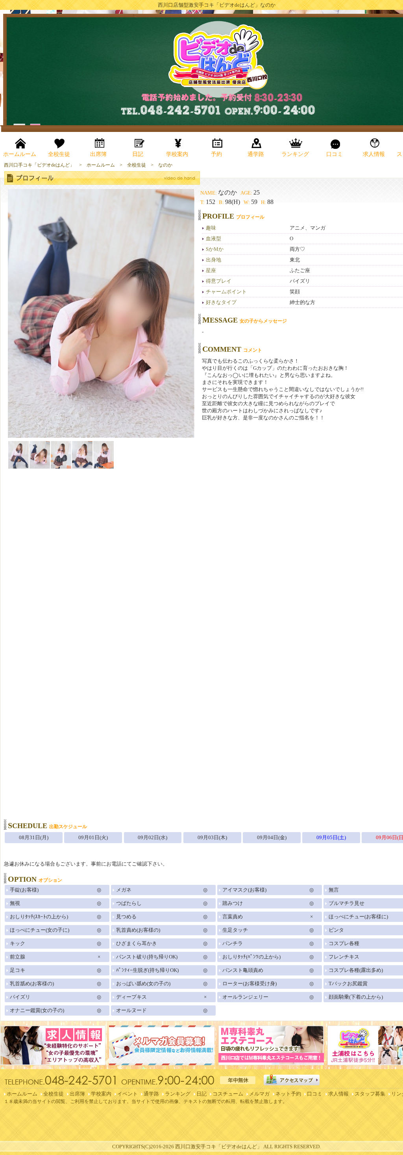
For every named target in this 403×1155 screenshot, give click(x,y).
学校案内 (101, 1094)
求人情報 (338, 1094)
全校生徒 (53, 1094)
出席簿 (77, 1094)
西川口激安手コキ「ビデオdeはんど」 (218, 1146)
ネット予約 (288, 1094)
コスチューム (228, 1094)
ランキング (177, 1094)
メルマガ (259, 1094)
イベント (127, 1094)
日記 (201, 1094)
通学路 (151, 1094)
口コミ (314, 1094)
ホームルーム (22, 1094)
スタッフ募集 (370, 1094)
